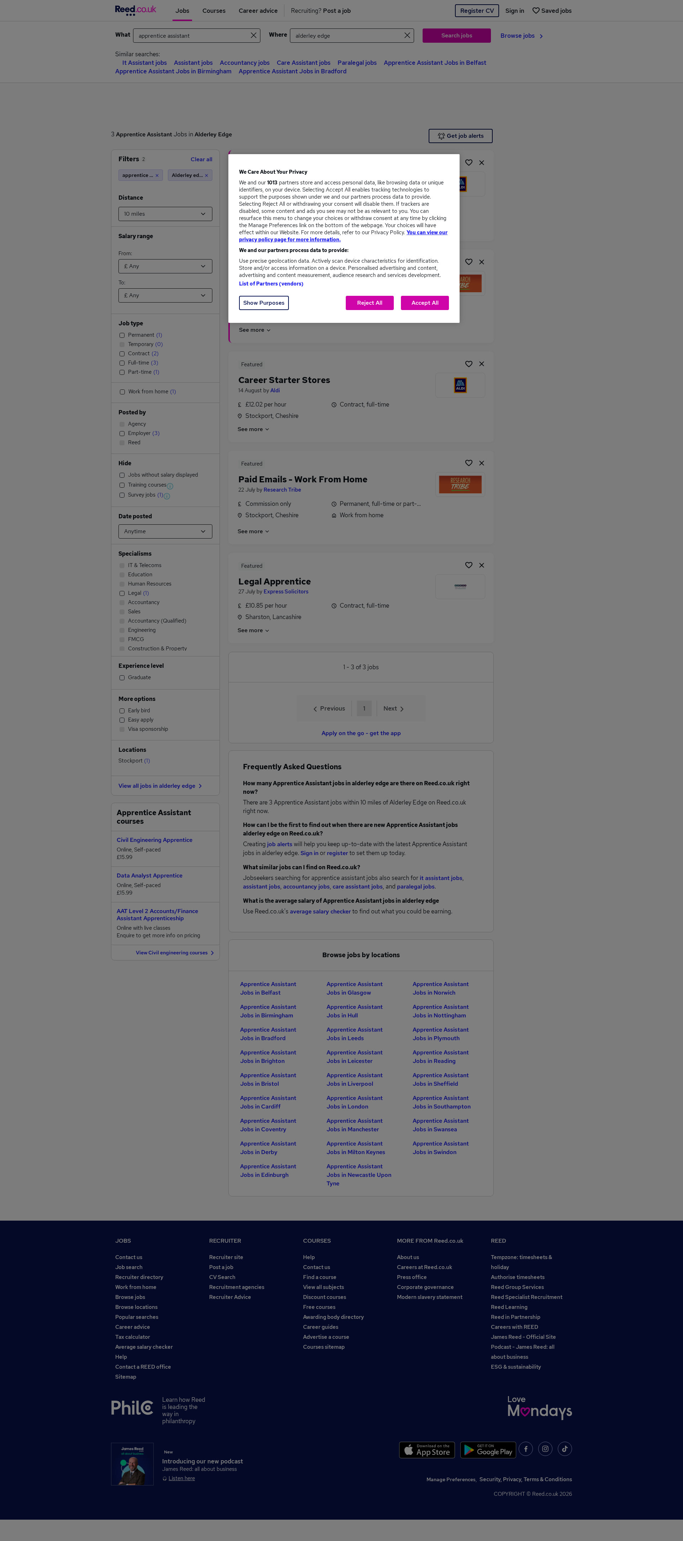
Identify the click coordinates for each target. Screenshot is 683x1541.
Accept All (425, 302)
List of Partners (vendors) (271, 284)
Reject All (369, 302)
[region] (344, 238)
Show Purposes (264, 302)
